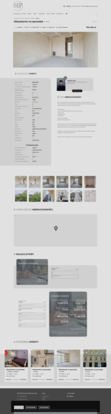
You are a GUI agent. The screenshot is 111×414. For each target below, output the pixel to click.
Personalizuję (44, 407)
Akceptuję (19, 407)
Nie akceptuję (31, 407)
